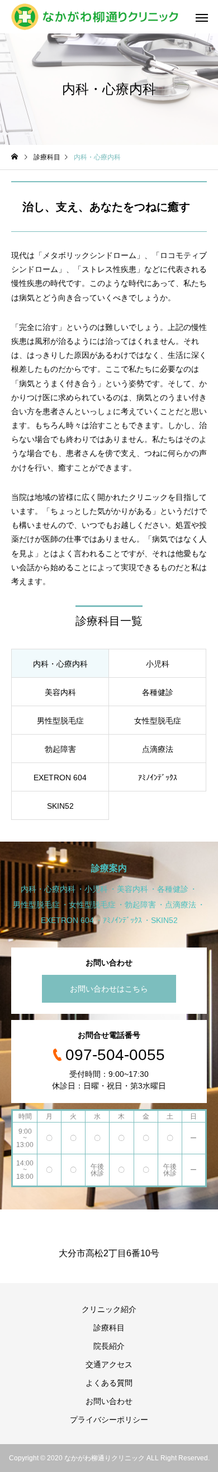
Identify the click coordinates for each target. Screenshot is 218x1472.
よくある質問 (109, 1382)
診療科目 (109, 1327)
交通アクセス (109, 1364)
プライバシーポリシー (109, 1419)
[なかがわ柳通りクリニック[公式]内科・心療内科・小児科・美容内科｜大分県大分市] (94, 16)
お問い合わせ (109, 1401)
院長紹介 (109, 1346)
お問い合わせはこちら (109, 988)
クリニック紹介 (109, 1309)
